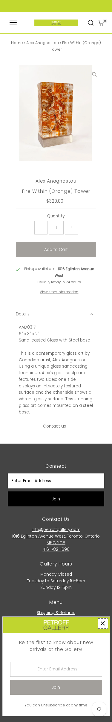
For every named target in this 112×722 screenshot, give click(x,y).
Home (17, 43)
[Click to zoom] (94, 74)
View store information (59, 292)
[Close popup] (103, 623)
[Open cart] (101, 22)
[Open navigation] (13, 22)
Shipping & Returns (56, 613)
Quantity (56, 216)
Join (56, 499)
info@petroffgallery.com (56, 530)
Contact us (54, 426)
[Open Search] (90, 22)
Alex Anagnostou (42, 43)
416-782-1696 (56, 549)
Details (23, 314)
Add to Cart (56, 249)
